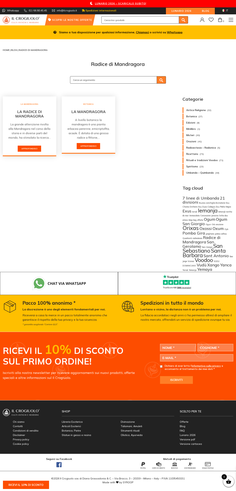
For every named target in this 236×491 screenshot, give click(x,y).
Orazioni (191, 141)
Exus (187, 210)
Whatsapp (175, 32)
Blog (205, 10)
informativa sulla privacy (206, 365)
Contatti (18, 426)
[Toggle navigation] (231, 20)
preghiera (210, 234)
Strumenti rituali (130, 430)
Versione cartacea (191, 444)
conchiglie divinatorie (215, 203)
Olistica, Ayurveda (132, 435)
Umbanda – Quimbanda (200, 172)
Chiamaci (142, 32)
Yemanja (193, 270)
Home (6, 50)
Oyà (226, 229)
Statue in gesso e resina (76, 435)
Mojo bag (193, 220)
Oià (213, 224)
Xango (213, 264)
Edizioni (190, 122)
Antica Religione (196, 110)
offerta (200, 220)
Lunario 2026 (181, 10)
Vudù (201, 264)
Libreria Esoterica (72, 421)
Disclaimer (19, 435)
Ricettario (192, 154)
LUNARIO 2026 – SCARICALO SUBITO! (120, 3)
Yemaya (204, 269)
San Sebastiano (203, 248)
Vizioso (191, 261)
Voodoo (204, 260)
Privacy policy (21, 439)
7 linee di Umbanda (201, 198)
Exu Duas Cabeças (206, 206)
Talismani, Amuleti (131, 426)
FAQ (182, 430)
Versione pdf (187, 439)
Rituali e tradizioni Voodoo (202, 160)
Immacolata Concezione (200, 215)
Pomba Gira (194, 232)
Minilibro (191, 129)
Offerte (184, 421)
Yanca (226, 264)
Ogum (209, 219)
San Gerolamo (198, 244)
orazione (219, 224)
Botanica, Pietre (71, 430)
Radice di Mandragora (202, 239)
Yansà (185, 270)
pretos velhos (221, 234)
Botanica (88, 104)
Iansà (194, 211)
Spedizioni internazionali (100, 10)
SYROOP (128, 482)
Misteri (190, 135)
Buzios (202, 203)
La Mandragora (29, 104)
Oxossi (205, 228)
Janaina (214, 215)
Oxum (218, 228)
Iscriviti (176, 380)
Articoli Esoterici (71, 426)
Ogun (208, 224)
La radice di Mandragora (29, 113)
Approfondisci (29, 148)
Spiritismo (192, 166)
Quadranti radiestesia (192, 238)
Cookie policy (21, 444)
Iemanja (208, 210)
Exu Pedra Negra (223, 206)
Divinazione (128, 421)
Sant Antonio (216, 255)
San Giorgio (207, 247)
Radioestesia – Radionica (201, 147)
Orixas (191, 228)
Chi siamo (19, 421)
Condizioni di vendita (25, 430)
